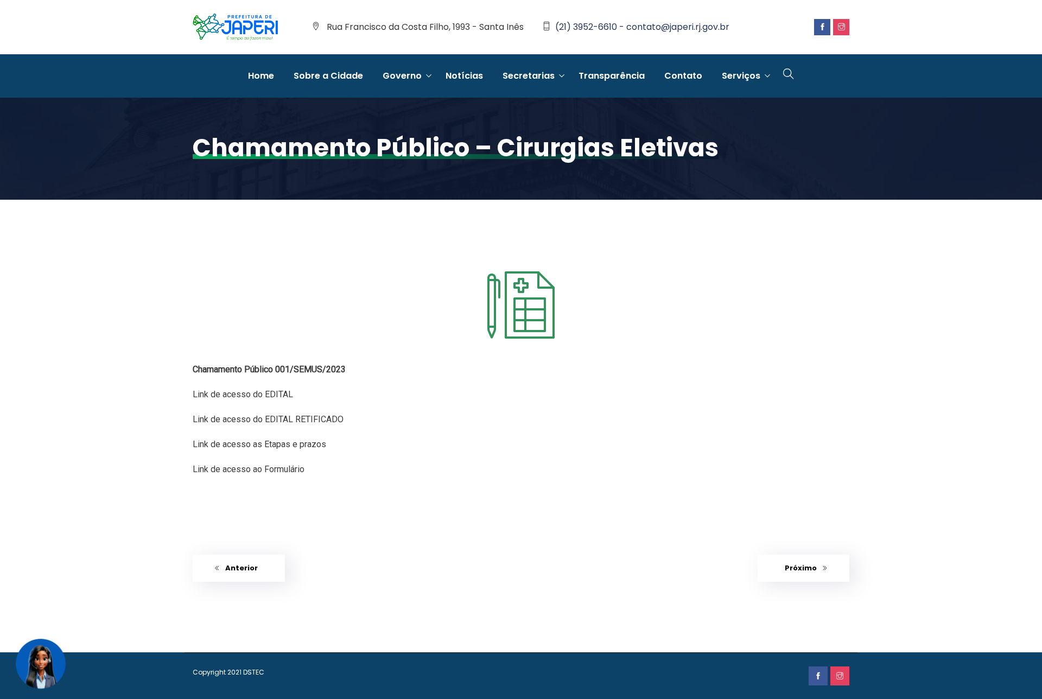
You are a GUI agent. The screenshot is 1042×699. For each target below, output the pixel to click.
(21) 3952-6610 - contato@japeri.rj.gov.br (642, 27)
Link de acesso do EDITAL (243, 394)
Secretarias (529, 75)
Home (261, 75)
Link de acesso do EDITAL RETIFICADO (268, 419)
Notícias (464, 75)
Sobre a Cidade (328, 75)
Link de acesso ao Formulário (248, 469)
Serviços (741, 75)
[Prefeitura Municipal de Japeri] (235, 27)
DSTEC (253, 672)
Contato (683, 75)
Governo (402, 75)
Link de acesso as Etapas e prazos (259, 444)
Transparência (612, 75)
